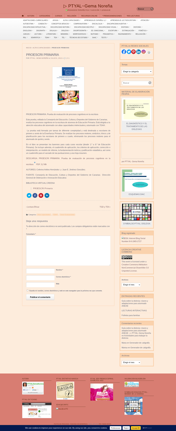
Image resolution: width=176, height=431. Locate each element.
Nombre (59, 270)
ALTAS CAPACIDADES (71, 20)
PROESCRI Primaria (43, 188)
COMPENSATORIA (80, 24)
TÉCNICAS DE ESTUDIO (78, 37)
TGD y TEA (104, 207)
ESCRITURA (112, 30)
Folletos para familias (131, 315)
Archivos (125, 280)
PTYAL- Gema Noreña (39, 58)
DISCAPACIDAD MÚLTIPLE (84, 27)
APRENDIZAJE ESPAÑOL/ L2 (95, 20)
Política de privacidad (61, 424)
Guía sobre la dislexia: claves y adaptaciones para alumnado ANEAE (135, 303)
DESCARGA (31, 158)
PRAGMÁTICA (108, 34)
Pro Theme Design (105, 424)
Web (57, 284)
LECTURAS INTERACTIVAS (134, 311)
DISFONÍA (137, 27)
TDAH (47, 37)
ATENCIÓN (145, 20)
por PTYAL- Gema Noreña (133, 161)
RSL (24, 37)
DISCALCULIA (97, 24)
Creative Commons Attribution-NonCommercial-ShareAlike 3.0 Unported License (135, 268)
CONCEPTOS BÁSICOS (60, 24)
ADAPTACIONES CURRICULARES (35, 20)
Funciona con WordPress (79, 424)
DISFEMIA (125, 27)
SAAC (94, 37)
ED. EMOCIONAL (97, 30)
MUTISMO (94, 34)
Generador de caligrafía (140, 343)
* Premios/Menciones (112, 16)
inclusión (71, 16)
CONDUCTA (42, 24)
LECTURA (38, 34)
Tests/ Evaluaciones (67, 215)
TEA (55, 37)
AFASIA (55, 20)
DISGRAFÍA (40, 30)
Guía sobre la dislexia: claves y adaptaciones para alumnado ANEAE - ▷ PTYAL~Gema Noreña (136, 330)
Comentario (31, 234)
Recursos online (89, 16)
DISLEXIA (65, 30)
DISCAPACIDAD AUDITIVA (116, 24)
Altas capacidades (41, 48)
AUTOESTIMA (28, 24)
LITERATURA (51, 34)
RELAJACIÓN (140, 34)
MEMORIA (64, 34)
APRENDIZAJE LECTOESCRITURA (123, 20)
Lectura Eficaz (33, 207)
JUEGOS (26, 34)
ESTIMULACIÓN (128, 30)
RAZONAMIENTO (124, 34)
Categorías (44, 16)
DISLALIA (53, 30)
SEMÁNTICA (35, 37)
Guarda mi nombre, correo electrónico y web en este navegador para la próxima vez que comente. (65, 291)
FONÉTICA (143, 30)
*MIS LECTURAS (133, 16)
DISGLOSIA (27, 30)
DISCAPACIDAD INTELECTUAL (34, 27)
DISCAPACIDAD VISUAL (107, 27)
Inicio (28, 48)
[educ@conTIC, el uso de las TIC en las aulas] (62, 409)
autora (30, 16)
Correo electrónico (63, 277)
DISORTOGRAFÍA (79, 30)
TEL (63, 37)
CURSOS (58, 16)
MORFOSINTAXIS (79, 34)
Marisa (124, 348)
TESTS (103, 37)
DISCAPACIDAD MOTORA (60, 27)
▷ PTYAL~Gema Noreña (88, 5)
